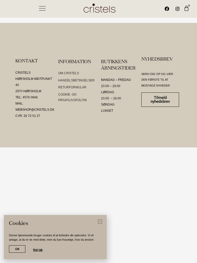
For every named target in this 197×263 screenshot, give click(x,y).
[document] (98, 131)
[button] (184, 43)
